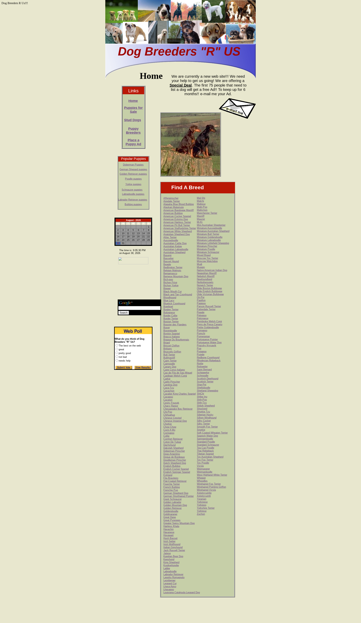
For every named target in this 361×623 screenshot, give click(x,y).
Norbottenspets (205, 282)
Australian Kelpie (172, 246)
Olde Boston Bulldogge (209, 288)
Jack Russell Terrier (174, 550)
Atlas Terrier (170, 237)
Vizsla (200, 465)
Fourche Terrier (171, 484)
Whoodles (202, 480)
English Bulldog (171, 466)
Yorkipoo (201, 505)
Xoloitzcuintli (204, 496)
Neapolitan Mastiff (207, 273)
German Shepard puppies (133, 169)
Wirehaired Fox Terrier (209, 483)
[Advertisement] (132, 282)
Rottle (200, 363)
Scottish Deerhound (207, 378)
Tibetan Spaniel (205, 453)
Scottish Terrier (205, 381)
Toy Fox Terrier (205, 459)
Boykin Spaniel (171, 333)
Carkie (166, 378)
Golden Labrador (172, 502)
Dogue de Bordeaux (174, 457)
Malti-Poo (202, 207)
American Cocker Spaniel (177, 216)
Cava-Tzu (168, 387)
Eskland (167, 475)
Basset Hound (171, 261)
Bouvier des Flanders (175, 324)
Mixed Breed (204, 255)
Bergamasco (170, 273)
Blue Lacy (168, 300)
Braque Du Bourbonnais (176, 339)
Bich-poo (168, 279)
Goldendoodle (170, 511)
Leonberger (169, 580)
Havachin (168, 529)
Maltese (201, 204)
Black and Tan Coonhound (177, 294)
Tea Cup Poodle (205, 447)
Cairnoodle (169, 363)
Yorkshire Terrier (206, 508)
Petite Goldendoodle (208, 327)
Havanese (168, 532)
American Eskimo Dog (175, 219)
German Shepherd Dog (175, 493)
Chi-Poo (167, 411)
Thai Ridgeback (205, 450)
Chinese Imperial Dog (175, 420)
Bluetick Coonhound (174, 303)
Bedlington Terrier (172, 267)
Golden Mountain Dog (175, 505)
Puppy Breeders (133, 130)
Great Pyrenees (171, 520)
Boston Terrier (171, 321)
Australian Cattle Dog (175, 243)
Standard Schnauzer (208, 444)
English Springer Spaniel (176, 472)
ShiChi (200, 393)
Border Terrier (170, 318)
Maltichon (202, 210)
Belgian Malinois (172, 270)
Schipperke (203, 372)
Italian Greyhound (173, 547)
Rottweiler (202, 366)
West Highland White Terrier (212, 474)
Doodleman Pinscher (174, 460)
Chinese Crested (172, 417)
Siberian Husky (205, 414)
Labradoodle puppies (133, 194)
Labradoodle (170, 571)
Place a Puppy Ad (133, 142)
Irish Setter (169, 541)
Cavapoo (168, 396)
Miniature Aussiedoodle (209, 228)
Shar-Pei (201, 384)
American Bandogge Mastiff (178, 210)
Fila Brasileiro (170, 478)
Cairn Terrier (170, 360)
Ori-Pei (200, 297)
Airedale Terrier (171, 201)
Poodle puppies (133, 178)
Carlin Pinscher (171, 381)
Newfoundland (204, 279)
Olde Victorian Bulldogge (210, 294)
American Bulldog (173, 213)
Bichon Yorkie (170, 285)
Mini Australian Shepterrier (211, 225)
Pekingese (202, 318)
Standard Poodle (206, 441)
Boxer (166, 327)
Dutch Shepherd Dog (174, 463)
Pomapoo (202, 330)
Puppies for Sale (133, 110)
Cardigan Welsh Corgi (175, 375)
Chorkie (167, 423)
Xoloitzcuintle (204, 493)
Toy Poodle (203, 462)
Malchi (200, 201)
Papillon (201, 300)
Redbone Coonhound (208, 357)
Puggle (200, 354)
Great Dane (169, 517)
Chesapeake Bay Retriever (178, 408)
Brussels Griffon (172, 351)
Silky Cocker (204, 420)
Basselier (168, 258)
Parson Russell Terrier (209, 306)
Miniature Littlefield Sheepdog (213, 243)
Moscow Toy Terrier (207, 258)
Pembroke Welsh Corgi (209, 321)
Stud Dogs (132, 120)
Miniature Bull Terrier (208, 234)
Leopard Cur (170, 583)
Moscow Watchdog (207, 261)
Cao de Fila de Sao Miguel (177, 372)
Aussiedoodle (170, 240)
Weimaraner (203, 468)
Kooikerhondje (171, 565)
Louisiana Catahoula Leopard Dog (181, 592)
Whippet (201, 477)
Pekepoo (201, 315)
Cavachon (168, 390)
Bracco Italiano (171, 336)
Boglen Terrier (170, 309)
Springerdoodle (205, 438)
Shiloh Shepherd (206, 405)
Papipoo (201, 303)
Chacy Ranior (170, 405)
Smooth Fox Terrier (207, 426)
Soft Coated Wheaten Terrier (212, 432)
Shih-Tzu (202, 402)
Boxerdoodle (170, 330)
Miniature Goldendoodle (209, 237)
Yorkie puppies (133, 184)
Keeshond (168, 559)
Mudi (199, 264)
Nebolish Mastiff (206, 276)
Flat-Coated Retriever (175, 481)
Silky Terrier (203, 423)
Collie (166, 436)
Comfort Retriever (173, 439)
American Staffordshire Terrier (179, 228)
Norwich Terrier (205, 285)
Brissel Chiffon (171, 345)
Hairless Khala (171, 526)
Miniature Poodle (206, 249)
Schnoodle (202, 375)
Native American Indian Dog (212, 270)
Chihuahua (169, 414)
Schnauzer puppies (132, 189)
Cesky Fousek (171, 402)
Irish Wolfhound (171, 544)
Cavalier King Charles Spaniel (179, 393)
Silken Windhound (206, 417)
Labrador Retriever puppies (132, 199)
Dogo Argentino (171, 454)
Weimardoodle (204, 471)
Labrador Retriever (173, 574)
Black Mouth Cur (172, 291)
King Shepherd (171, 562)
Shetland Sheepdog (207, 390)
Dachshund (169, 445)
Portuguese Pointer (207, 339)
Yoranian (201, 499)
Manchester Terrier (207, 213)
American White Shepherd (177, 231)
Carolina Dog (170, 384)
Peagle (200, 312)
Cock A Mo (169, 430)
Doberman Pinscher (174, 451)
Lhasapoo (168, 589)
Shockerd (202, 408)
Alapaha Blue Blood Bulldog (178, 204)
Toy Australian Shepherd (210, 456)
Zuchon (201, 514)
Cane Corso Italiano (174, 369)
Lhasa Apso (169, 586)
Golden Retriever (172, 508)
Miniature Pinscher (207, 246)
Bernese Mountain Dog (175, 276)
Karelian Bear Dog (173, 556)
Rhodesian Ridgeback (209, 360)
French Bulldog (171, 487)
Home (133, 101)
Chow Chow (169, 426)
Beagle (167, 264)
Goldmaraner (170, 514)
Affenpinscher (170, 198)
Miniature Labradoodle (209, 240)
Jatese (167, 553)
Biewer (167, 288)
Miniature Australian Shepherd (213, 231)
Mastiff (200, 216)
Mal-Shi (201, 198)
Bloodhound (169, 297)
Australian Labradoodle (175, 249)
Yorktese (201, 511)
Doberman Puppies (133, 164)
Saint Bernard (204, 369)
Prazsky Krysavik (206, 345)
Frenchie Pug (170, 490)
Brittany (167, 348)
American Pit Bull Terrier (176, 225)
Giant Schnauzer (172, 499)
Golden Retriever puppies (133, 173)
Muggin (201, 267)
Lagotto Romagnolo (173, 577)
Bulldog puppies (133, 204)
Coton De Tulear (172, 442)
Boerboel (168, 306)
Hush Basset (170, 538)
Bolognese (169, 312)
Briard (166, 342)
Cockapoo (168, 433)
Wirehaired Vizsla (206, 490)
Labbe (166, 568)
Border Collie (170, 315)
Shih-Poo (202, 399)
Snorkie (201, 429)
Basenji (167, 255)
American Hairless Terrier (177, 222)
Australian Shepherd (174, 252)
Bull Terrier (169, 354)
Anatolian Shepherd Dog (176, 234)
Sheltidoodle (203, 387)
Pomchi (201, 333)
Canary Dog (169, 366)
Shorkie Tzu (203, 411)
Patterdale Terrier (206, 309)
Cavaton (167, 399)
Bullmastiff (169, 357)
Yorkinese (202, 502)
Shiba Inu (202, 396)
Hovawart (168, 535)
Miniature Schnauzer (208, 252)
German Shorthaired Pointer (178, 496)
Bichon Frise (170, 282)
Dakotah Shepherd (173, 448)
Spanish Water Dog (207, 435)
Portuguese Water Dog (209, 342)
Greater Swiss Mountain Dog (179, 523)
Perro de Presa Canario (209, 324)
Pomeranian (203, 336)
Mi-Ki (199, 222)
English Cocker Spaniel (176, 469)
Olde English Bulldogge (209, 291)
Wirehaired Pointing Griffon (211, 486)
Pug (199, 348)
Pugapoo (201, 351)
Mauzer (201, 219)
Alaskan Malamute (173, 207)
